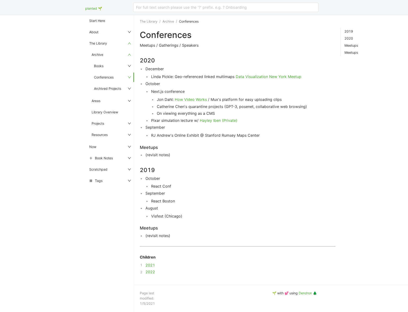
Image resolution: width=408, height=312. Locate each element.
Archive (97, 55)
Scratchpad (98, 169)
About (93, 32)
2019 (348, 31)
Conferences (104, 77)
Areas (96, 101)
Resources (100, 135)
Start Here (97, 21)
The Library (98, 43)
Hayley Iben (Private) (218, 120)
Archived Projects (107, 88)
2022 (150, 272)
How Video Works (191, 99)
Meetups (351, 45)
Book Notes (104, 158)
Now (92, 147)
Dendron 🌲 (308, 293)
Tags (98, 181)
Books (98, 66)
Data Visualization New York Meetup (268, 76)
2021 (150, 265)
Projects (98, 123)
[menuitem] (110, 20)
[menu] (110, 163)
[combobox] (226, 7)
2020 (348, 38)
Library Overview (105, 112)
